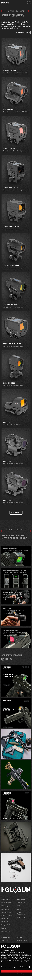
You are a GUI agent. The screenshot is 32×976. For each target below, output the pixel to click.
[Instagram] (2, 659)
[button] (22, 32)
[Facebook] (11, 659)
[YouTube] (7, 659)
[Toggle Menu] (29, 2)
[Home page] (5, 3)
